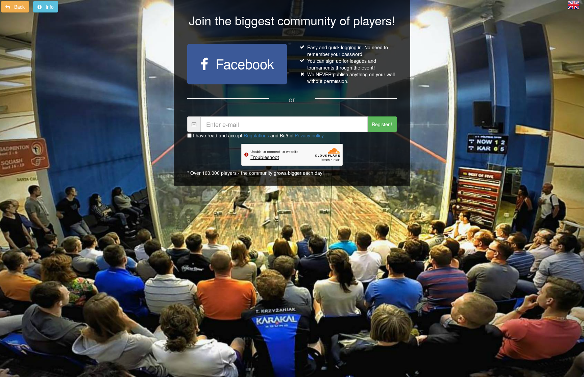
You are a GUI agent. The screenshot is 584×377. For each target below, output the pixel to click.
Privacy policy (309, 135)
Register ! (382, 124)
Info (48, 6)
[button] (574, 4)
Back (17, 6)
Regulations (256, 135)
